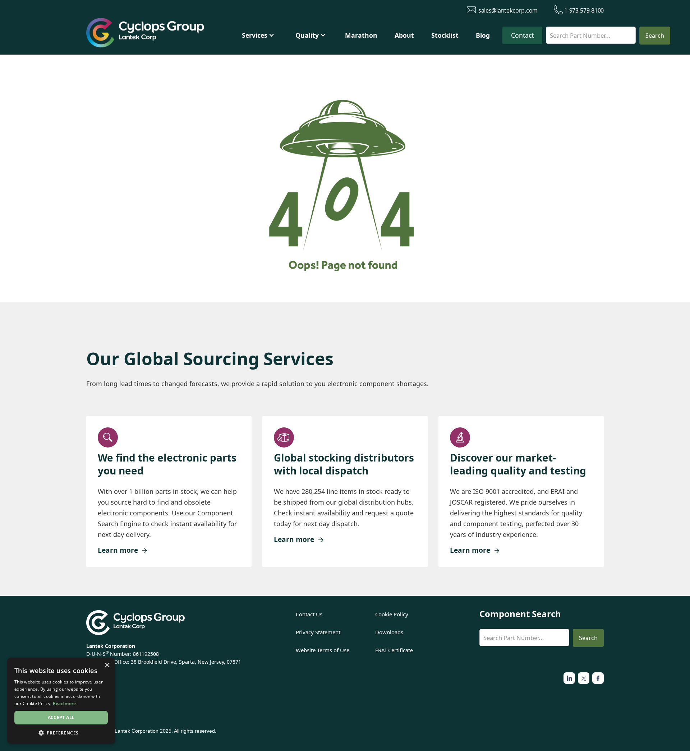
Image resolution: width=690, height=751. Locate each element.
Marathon (361, 35)
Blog (483, 35)
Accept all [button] (61, 717)
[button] (258, 35)
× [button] (107, 665)
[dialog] (61, 701)
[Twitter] (569, 678)
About (404, 35)
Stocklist (445, 35)
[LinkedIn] (598, 678)
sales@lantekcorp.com (508, 10)
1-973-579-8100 (584, 10)
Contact (522, 35)
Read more (64, 703)
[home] (157, 34)
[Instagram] (583, 678)
